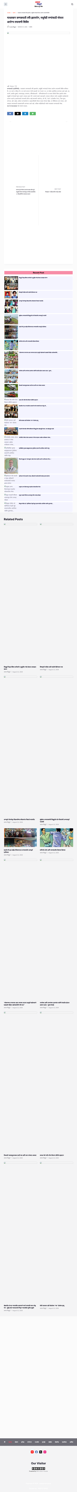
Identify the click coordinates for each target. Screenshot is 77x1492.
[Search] (72, 4)
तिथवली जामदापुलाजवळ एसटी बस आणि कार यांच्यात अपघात (32, 385)
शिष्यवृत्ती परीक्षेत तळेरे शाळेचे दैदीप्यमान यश (28, 292)
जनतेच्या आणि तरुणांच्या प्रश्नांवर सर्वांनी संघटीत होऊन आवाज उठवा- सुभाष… (35, 370)
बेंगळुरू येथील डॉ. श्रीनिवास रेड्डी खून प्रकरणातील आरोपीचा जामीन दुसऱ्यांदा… (36, 503)
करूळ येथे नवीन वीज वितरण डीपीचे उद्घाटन (28, 400)
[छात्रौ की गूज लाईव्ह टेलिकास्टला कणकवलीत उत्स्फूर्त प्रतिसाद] (20, 837)
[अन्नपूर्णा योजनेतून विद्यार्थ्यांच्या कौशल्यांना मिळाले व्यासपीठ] (20, 746)
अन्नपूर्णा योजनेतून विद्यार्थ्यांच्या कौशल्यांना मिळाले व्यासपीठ (31, 301)
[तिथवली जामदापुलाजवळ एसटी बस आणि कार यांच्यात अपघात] (20, 1081)
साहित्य (50, 1442)
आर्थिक (71, 1442)
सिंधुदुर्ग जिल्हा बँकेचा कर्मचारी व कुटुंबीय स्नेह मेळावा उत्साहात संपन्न (33, 277)
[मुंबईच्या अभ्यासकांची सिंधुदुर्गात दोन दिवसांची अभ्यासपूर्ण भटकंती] (56, 746)
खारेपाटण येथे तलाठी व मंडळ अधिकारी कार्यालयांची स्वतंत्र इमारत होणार (34, 476)
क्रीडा (22, 1442)
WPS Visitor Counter (42, 1471)
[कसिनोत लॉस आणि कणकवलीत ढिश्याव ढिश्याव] (56, 837)
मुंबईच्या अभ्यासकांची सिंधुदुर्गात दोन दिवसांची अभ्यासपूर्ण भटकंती (32, 315)
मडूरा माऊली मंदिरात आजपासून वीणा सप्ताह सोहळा (30, 495)
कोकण (16, 1442)
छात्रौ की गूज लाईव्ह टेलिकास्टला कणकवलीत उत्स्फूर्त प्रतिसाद (32, 326)
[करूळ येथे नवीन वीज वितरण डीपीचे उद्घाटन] (56, 1081)
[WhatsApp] (33, 113)
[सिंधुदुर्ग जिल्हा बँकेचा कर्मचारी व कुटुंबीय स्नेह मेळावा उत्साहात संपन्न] (20, 593)
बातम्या (30, 27)
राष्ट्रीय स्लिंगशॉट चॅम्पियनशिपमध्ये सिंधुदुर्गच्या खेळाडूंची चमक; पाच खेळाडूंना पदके (36, 428)
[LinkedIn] (25, 113)
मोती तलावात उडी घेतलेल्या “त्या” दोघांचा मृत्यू (28, 420)
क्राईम (43, 1442)
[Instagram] (44, 1452)
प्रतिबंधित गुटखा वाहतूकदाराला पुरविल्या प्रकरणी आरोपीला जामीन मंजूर (34, 448)
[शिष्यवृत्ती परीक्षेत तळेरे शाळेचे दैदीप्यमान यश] (56, 593)
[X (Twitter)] (18, 113)
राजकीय (37, 1442)
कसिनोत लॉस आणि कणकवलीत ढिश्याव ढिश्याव (29, 341)
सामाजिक (64, 1442)
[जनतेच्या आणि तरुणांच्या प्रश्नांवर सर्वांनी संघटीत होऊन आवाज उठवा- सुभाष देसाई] (56, 929)
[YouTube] (32, 1452)
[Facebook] (10, 113)
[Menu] (5, 4)
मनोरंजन (29, 1442)
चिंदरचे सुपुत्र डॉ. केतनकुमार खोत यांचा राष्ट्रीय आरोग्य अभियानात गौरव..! (35, 459)
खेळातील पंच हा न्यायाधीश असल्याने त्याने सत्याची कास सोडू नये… (33, 405)
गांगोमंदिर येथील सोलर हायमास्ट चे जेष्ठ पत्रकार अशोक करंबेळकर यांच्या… (35, 437)
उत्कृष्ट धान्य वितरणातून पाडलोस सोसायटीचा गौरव (29, 486)
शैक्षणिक (57, 1442)
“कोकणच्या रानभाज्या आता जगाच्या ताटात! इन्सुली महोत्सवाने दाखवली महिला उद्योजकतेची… (38, 352)
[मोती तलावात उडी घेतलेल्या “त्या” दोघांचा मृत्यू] (56, 1232)
